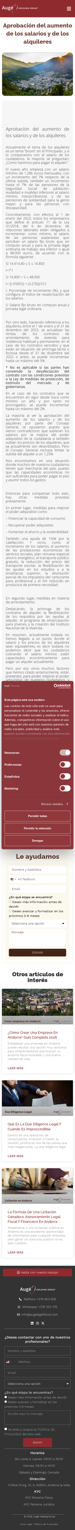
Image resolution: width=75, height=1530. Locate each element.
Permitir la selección (37, 828)
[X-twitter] (42, 1323)
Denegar (37, 840)
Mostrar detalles (52, 803)
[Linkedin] (32, 1323)
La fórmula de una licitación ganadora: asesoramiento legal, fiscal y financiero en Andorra (34, 1217)
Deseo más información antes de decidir (37, 1397)
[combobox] (15, 879)
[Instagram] (37, 1323)
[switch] (65, 764)
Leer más (15, 1068)
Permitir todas (37, 816)
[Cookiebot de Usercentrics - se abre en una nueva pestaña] (54, 686)
